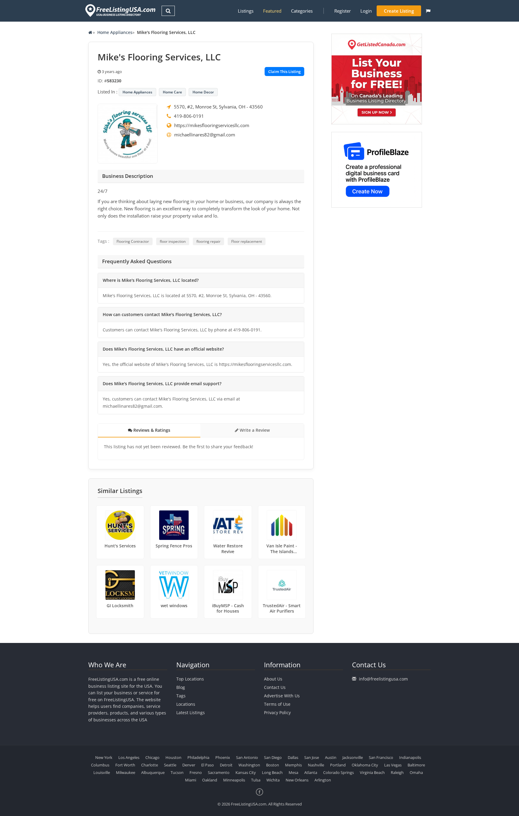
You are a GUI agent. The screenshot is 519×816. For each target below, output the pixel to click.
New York (103, 757)
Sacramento (218, 772)
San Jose (311, 757)
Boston (272, 765)
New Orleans (297, 780)
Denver (188, 765)
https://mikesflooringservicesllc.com (211, 125)
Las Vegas (393, 765)
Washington (249, 765)
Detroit (226, 765)
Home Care (172, 92)
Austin (330, 757)
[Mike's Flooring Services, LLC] (128, 133)
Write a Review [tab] (254, 430)
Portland (338, 765)
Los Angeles (128, 757)
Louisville (101, 772)
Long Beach (272, 772)
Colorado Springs (338, 772)
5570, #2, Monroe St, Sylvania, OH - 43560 (218, 107)
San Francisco (381, 757)
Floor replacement (246, 241)
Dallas (293, 757)
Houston (173, 757)
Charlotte (149, 765)
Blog (180, 687)
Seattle (170, 765)
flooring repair (208, 241)
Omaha (416, 772)
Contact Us (275, 687)
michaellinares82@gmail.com (204, 135)
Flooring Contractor (133, 241)
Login (366, 11)
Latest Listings (190, 712)
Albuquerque (153, 772)
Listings (245, 11)
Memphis (293, 765)
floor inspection (173, 241)
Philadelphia (198, 757)
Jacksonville (352, 757)
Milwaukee (125, 772)
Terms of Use (277, 704)
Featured (272, 11)
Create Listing (399, 11)
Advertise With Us (282, 696)
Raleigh (397, 772)
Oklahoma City (365, 765)
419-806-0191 (189, 116)
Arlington (322, 780)
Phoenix (222, 757)
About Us (273, 679)
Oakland (209, 780)
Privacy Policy (277, 712)
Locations (185, 704)
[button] (428, 10)
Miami (190, 780)
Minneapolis (234, 780)
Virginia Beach (372, 772)
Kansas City (245, 772)
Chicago (152, 757)
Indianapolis (410, 757)
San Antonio (247, 757)
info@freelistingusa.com (383, 679)
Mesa (293, 772)
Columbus (100, 765)
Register (342, 11)
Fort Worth (125, 765)
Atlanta (310, 772)
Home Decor (203, 92)
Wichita (273, 780)
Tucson (177, 772)
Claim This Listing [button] (284, 71)
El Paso (207, 765)
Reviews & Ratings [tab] (151, 430)
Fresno (196, 772)
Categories (302, 11)
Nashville (316, 765)
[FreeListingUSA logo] (120, 10)
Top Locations (190, 679)
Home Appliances (114, 32)
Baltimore (416, 765)
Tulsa (255, 780)
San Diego (273, 757)
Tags (181, 696)
